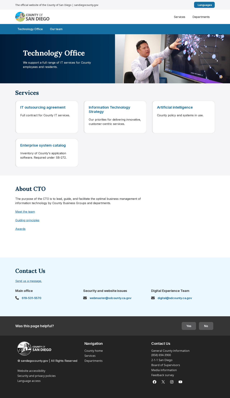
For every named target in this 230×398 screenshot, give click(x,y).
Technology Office (30, 29)
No (206, 326)
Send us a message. (28, 281)
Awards (20, 229)
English (213, 4)
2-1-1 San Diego (161, 360)
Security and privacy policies (36, 376)
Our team (56, 29)
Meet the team (25, 211)
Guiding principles (27, 220)
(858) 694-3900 (161, 355)
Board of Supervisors (165, 365)
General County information (170, 351)
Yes (189, 326)
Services (179, 17)
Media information (164, 370)
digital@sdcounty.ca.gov (175, 298)
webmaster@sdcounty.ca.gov (110, 298)
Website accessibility (31, 371)
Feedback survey (162, 375)
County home (93, 351)
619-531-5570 (31, 298)
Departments (201, 17)
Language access (29, 381)
